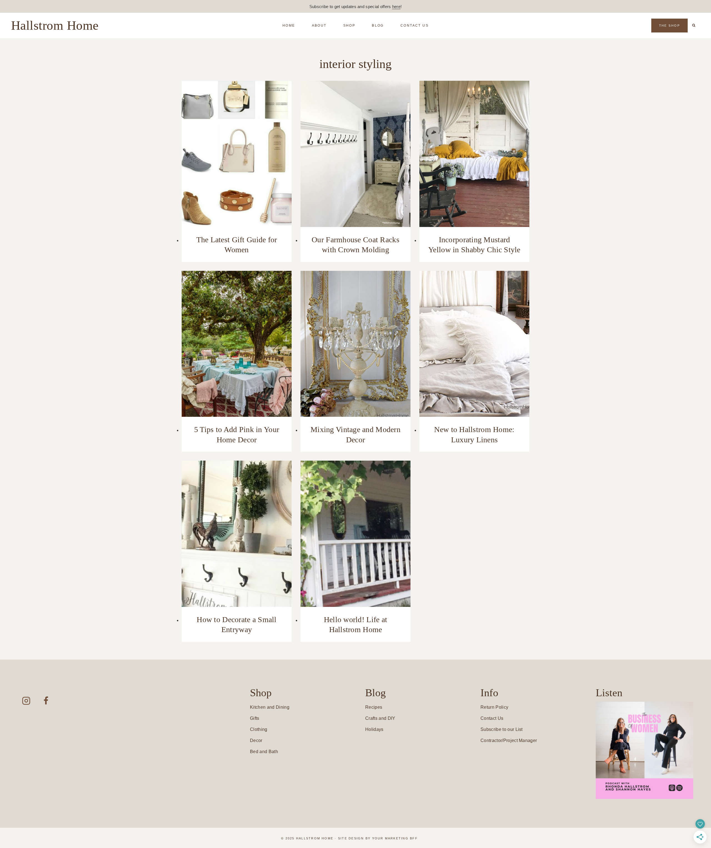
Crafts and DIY (380, 718)
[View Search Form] (693, 25)
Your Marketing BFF (395, 838)
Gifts (254, 718)
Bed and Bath (264, 751)
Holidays (374, 729)
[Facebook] (45, 700)
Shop (349, 25)
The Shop (669, 25)
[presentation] (237, 154)
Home (288, 25)
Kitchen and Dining (269, 707)
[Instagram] (26, 700)
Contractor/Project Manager (508, 740)
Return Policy (494, 707)
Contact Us (414, 25)
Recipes (373, 707)
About (319, 25)
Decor (256, 740)
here (396, 6)
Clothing (258, 729)
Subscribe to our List (501, 729)
